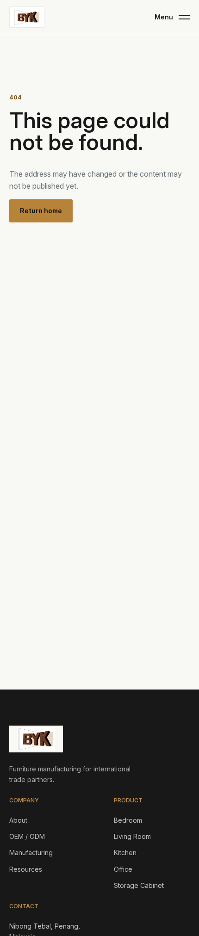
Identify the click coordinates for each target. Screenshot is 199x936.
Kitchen (125, 852)
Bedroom (128, 820)
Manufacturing (31, 852)
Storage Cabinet (139, 885)
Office (123, 869)
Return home (41, 211)
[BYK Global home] (26, 17)
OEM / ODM (27, 836)
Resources (25, 869)
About (18, 820)
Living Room (132, 836)
